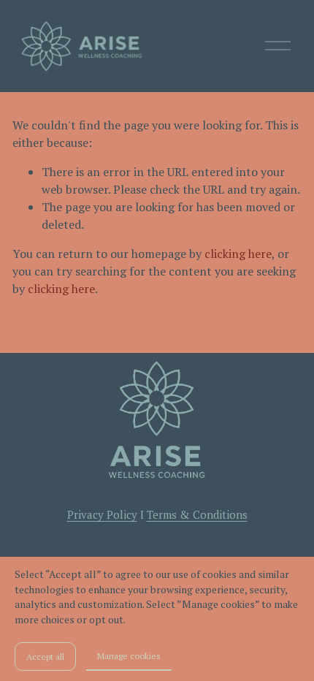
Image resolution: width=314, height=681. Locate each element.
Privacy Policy (102, 514)
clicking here (238, 254)
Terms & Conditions (197, 514)
